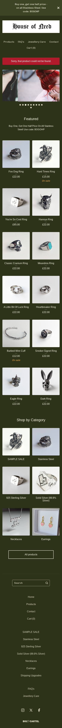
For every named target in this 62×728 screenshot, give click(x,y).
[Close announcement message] (58, 7)
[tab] (20, 105)
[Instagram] (23, 710)
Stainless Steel (31, 639)
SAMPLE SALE (31, 632)
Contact (54, 41)
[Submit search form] (47, 583)
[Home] (31, 26)
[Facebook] (39, 710)
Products (9, 41)
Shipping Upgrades (31, 675)
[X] (31, 710)
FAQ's (21, 41)
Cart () (31, 47)
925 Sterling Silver (31, 646)
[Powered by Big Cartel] (31, 721)
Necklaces (31, 661)
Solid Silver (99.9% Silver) (31, 653)
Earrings (31, 668)
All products (31, 554)
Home (31, 597)
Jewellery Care (37, 41)
